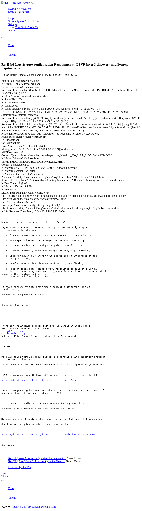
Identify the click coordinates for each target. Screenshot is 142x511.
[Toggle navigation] (33, 3)
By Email (33, 506)
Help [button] (11, 18)
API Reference (33, 21)
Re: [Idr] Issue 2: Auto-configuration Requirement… (37, 458)
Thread (12, 54)
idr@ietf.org (15, 331)
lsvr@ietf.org (16, 333)
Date (11, 45)
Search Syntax (16, 21)
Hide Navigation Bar (19, 467)
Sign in (12, 30)
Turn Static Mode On (26, 27)
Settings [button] (12, 24)
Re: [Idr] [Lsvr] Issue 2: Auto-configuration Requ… (36, 461)
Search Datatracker (18, 11)
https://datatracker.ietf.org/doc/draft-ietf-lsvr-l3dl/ (38, 380)
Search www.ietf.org (19, 8)
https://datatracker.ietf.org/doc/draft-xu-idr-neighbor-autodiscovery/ (49, 434)
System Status (48, 506)
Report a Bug (19, 506)
